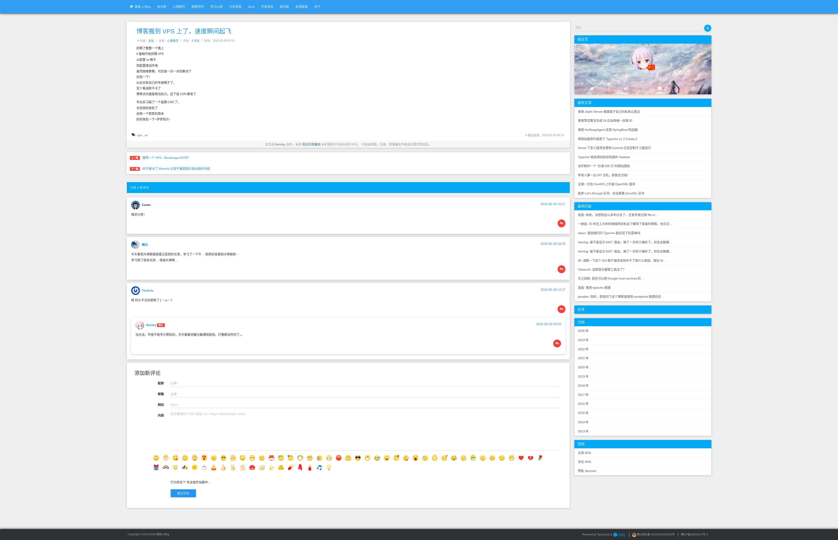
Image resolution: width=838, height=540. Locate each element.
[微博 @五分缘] (626, 89)
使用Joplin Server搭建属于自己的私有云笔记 (609, 111)
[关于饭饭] (638, 57)
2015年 (583, 413)
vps (139, 135)
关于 (317, 6)
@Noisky (643, 82)
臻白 (145, 244)
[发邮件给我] (660, 89)
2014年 (583, 422)
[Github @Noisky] (693, 89)
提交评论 (183, 493)
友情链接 (301, 6)
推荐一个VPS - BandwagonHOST (166, 157)
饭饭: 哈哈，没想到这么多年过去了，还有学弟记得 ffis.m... (618, 215)
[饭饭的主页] (592, 89)
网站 (161, 404)
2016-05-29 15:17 (553, 204)
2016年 (583, 403)
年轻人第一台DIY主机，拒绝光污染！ (604, 175)
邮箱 (161, 394)
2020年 (583, 367)
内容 (161, 415)
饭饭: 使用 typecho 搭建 (594, 287)
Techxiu (148, 290)
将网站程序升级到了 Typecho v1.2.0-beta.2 (607, 139)
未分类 (161, 6)
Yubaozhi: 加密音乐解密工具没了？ (602, 269)
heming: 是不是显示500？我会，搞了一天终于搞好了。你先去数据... (625, 242)
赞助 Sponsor (587, 471)
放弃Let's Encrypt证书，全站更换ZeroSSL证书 (611, 193)
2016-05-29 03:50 (548, 324)
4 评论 (196, 40)
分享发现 (235, 6)
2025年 (583, 331)
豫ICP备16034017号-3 (694, 534)
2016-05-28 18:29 (553, 243)
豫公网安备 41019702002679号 (655, 534)
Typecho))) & (605, 534)
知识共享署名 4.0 (314, 144)
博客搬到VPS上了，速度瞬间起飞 (183, 31)
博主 (160, 325)
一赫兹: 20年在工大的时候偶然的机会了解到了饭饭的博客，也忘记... (625, 224)
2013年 (583, 431)
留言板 (284, 6)
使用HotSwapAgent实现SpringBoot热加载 (608, 129)
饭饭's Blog (143, 6)
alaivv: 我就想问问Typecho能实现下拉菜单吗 (609, 233)
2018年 (583, 385)
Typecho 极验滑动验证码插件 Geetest (604, 157)
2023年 (583, 340)
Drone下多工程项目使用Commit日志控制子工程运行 (614, 148)
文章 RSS (584, 453)
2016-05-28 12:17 (553, 289)
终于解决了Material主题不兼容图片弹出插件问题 (176, 168)
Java (251, 6)
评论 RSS (584, 462)
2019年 (583, 376)
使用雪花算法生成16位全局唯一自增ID (605, 120)
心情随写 (179, 6)
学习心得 (216, 6)
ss (146, 135)
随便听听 (198, 6)
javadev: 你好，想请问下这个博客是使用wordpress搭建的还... (621, 296)
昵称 (161, 383)
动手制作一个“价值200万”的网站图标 (604, 166)
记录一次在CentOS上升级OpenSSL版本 (606, 184)
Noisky (280, 144)
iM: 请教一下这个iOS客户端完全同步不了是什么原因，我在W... (621, 260)
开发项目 (267, 6)
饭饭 (151, 40)
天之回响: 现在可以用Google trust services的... (611, 278)
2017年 (583, 395)
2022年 (583, 349)
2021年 (583, 358)
